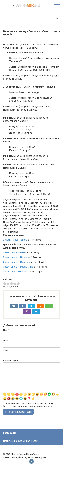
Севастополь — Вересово (17, 262)
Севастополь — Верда (15, 257)
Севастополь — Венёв (15, 252)
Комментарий (10, 360)
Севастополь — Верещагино (18, 266)
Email (6, 340)
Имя (6, 330)
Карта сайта (9, 433)
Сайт (5, 350)
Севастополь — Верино (15, 271)
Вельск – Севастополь (15, 239)
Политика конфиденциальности (20, 441)
